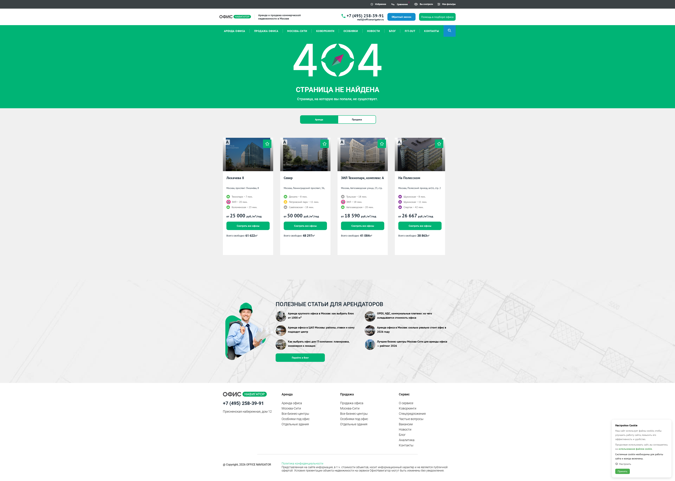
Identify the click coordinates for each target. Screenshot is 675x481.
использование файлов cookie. (635, 448)
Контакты (406, 445)
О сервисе (406, 403)
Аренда (319, 119)
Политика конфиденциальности (302, 463)
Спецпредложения (412, 413)
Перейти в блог (300, 357)
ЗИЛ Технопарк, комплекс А (362, 178)
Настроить (625, 464)
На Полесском (409, 178)
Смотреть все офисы (248, 225)
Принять (622, 471)
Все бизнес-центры (295, 413)
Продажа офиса (351, 403)
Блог (402, 435)
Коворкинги (407, 408)
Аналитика (406, 440)
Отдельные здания (295, 424)
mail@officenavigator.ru (370, 19)
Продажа (357, 119)
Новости (405, 429)
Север (288, 178)
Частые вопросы (411, 419)
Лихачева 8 (235, 178)
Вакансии (406, 424)
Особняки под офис (296, 419)
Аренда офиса (292, 403)
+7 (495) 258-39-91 (365, 15)
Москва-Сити (291, 408)
